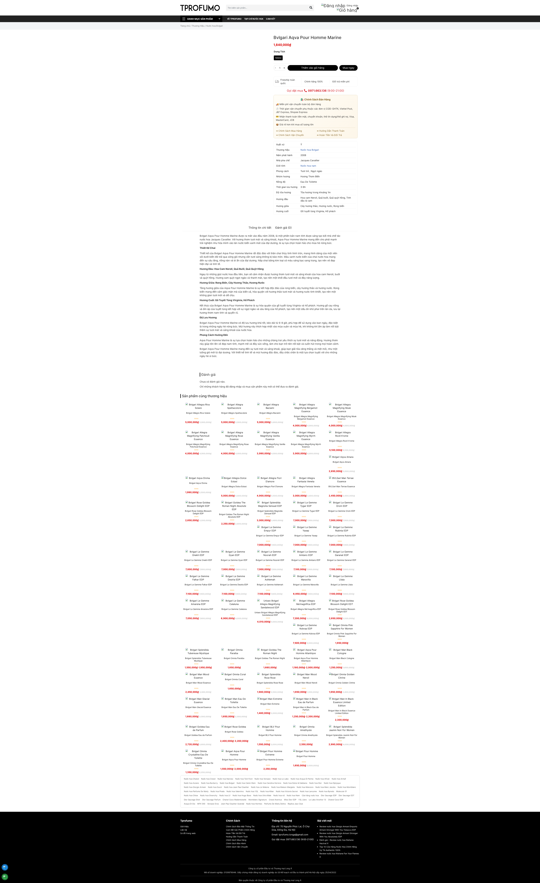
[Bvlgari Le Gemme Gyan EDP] (234, 553)
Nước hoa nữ (279, 795)
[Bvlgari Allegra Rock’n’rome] (341, 434)
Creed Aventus (275, 800)
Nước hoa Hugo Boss (242, 795)
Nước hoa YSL (252, 791)
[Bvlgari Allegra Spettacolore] (234, 406)
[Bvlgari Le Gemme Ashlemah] (270, 577)
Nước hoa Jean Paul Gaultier (236, 787)
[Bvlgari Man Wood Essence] (198, 676)
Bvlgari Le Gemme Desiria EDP (234, 584)
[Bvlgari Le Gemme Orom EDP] (341, 504)
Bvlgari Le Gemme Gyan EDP (234, 560)
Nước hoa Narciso (225, 779)
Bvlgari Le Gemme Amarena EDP (198, 609)
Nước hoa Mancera (305, 787)
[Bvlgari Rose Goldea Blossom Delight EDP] (198, 504)
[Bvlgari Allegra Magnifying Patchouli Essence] (198, 436)
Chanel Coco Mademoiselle (234, 800)
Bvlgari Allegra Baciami (269, 413)
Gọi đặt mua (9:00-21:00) (315, 90)
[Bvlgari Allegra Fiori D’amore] (270, 479)
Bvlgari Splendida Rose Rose (270, 683)
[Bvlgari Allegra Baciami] (270, 406)
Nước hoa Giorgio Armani (195, 787)
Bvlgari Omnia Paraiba (234, 658)
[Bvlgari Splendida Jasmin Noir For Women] (341, 728)
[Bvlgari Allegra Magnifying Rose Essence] (234, 436)
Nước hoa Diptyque (332, 783)
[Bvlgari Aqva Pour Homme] (234, 753)
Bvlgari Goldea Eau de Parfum (198, 735)
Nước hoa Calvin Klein (246, 783)
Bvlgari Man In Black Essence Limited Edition (341, 711)
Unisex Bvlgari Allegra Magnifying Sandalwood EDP (270, 613)
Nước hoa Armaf (339, 779)
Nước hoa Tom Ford (243, 779)
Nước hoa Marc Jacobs (325, 787)
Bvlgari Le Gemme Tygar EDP (305, 511)
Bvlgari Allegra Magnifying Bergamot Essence (306, 417)
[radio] (278, 58)
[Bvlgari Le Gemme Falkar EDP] (198, 577)
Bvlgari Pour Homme (306, 756)
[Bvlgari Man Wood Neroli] (306, 676)
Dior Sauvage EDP (329, 795)
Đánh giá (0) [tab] (283, 227)
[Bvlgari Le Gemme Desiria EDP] (234, 577)
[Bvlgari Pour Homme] (306, 751)
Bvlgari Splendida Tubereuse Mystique (198, 659)
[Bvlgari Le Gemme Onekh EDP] (198, 553)
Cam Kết (270, 19)
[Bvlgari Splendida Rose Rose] (270, 676)
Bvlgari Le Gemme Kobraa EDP (306, 633)
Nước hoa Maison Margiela (283, 787)
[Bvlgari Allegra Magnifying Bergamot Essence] (306, 408)
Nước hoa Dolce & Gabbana (295, 783)
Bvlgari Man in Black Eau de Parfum (306, 708)
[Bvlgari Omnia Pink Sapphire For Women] (341, 626)
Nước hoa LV (224, 795)
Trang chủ (185, 26)
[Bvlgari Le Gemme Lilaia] (341, 577)
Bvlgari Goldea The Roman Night (270, 658)
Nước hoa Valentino (235, 791)
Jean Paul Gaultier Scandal (232, 804)
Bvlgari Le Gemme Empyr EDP (270, 535)
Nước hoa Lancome (308, 791)
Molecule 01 (341, 791)
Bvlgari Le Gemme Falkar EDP (198, 584)
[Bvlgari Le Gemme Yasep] (306, 528)
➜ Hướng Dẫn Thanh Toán (330, 130)
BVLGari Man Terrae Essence (341, 486)
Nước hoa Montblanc (347, 787)
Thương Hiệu (198, 26)
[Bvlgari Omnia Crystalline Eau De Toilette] (198, 755)
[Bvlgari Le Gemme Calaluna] (234, 602)
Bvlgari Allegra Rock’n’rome (341, 441)
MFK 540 (201, 804)
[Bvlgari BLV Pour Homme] (270, 728)
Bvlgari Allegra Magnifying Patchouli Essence (198, 445)
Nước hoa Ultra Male (262, 795)
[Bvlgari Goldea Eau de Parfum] (198, 728)
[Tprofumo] (200, 7)
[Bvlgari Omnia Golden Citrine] (341, 676)
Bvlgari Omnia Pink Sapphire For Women (341, 634)
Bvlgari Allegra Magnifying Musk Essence (341, 417)
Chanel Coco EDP (335, 800)
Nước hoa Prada (217, 791)
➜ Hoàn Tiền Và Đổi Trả (329, 135)
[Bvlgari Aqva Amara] (341, 457)
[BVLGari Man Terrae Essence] (341, 479)
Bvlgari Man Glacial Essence (198, 707)
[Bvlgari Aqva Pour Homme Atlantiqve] (306, 651)
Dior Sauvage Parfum (211, 800)
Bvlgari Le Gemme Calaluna (234, 609)
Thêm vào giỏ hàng (312, 67)
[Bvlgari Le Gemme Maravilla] (306, 577)
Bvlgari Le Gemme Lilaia (342, 584)
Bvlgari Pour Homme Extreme (269, 759)
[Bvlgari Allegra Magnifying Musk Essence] (341, 408)
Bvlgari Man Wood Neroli (306, 683)
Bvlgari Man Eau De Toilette (234, 707)
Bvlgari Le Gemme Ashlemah (270, 584)
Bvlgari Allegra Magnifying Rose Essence (234, 445)
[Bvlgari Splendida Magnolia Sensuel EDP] (270, 504)
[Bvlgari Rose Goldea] (234, 726)
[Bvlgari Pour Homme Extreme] (270, 753)
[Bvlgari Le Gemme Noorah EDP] (270, 553)
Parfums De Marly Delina (275, 804)
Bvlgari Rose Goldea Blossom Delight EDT (341, 610)
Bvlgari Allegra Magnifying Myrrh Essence (306, 445)
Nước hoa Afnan (322, 779)
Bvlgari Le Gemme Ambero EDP (306, 560)
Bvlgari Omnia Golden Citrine (342, 683)
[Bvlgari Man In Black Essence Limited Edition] (341, 702)
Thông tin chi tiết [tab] (259, 227)
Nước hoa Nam (293, 795)
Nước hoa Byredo (326, 791)
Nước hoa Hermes (254, 804)
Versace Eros (213, 804)
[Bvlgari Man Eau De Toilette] (234, 700)
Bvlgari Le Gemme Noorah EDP (270, 560)
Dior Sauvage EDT (346, 795)
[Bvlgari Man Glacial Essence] (198, 700)
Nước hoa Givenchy (208, 795)
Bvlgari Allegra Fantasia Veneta (306, 486)
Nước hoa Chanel (191, 779)
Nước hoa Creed (208, 779)
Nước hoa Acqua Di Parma (302, 779)
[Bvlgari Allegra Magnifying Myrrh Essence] (306, 436)
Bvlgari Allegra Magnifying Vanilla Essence (270, 445)
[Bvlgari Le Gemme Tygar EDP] (306, 504)
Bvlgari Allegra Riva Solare (198, 413)
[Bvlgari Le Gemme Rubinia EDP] (341, 528)
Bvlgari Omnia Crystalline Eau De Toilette (198, 764)
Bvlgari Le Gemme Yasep (305, 535)
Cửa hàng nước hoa (310, 795)
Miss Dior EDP (290, 800)
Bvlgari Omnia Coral (234, 679)
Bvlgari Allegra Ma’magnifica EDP (306, 609)
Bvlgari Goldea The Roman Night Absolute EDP (234, 515)
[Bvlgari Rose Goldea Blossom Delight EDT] (341, 602)
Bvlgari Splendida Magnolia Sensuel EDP (270, 512)
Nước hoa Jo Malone (260, 787)
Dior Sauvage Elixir (192, 800)
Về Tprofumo (234, 19)
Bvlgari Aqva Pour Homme (234, 759)
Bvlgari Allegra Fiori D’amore (270, 486)
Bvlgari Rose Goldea (234, 732)
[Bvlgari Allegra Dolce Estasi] (234, 479)
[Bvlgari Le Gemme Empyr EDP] (270, 528)
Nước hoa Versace (263, 779)
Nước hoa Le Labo (281, 779)
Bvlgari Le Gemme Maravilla (306, 584)
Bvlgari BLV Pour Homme (270, 735)
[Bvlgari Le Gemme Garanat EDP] (341, 553)
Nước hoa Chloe (191, 795)
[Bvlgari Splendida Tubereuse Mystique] (198, 651)
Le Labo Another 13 (317, 800)
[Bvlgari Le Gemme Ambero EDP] (306, 553)
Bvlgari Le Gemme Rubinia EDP (342, 535)
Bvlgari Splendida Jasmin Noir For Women (341, 736)
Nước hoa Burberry (209, 783)
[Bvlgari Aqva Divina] (198, 478)
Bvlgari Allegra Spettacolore (234, 413)
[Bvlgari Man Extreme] (270, 699)
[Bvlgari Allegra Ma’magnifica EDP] (306, 602)
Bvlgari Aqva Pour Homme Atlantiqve (306, 659)
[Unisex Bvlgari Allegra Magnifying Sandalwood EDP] (270, 604)
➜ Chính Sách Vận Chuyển (290, 135)
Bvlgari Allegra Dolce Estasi (234, 486)
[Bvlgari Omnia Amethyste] (306, 728)
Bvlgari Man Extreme (269, 704)
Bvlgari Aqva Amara (342, 462)
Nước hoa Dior (315, 783)
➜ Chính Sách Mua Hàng (289, 130)
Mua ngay (348, 67)
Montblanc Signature (257, 800)
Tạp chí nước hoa (253, 19)
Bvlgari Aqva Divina (198, 483)
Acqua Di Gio (189, 804)
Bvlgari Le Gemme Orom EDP (341, 511)
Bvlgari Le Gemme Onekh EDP (198, 560)
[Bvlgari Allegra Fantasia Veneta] (306, 479)
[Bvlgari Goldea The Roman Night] (270, 651)
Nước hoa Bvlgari (310, 149)
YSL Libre (302, 800)
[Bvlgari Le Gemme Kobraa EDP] (306, 626)
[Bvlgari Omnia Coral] (234, 674)
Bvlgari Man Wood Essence (198, 683)
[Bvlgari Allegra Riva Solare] (198, 406)
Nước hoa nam (308, 165)
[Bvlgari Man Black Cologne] (341, 651)
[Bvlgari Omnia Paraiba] (234, 651)
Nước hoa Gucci (215, 787)
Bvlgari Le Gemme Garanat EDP (341, 560)
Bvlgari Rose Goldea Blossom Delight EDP (198, 512)
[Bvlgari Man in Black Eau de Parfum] (306, 700)
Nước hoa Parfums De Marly (196, 791)
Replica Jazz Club (295, 804)
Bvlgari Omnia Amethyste (306, 735)
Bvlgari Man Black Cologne (341, 658)
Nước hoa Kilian (267, 791)
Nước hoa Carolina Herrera (269, 783)
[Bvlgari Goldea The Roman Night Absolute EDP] (234, 506)
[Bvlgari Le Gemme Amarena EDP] (198, 602)
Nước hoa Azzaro (191, 783)
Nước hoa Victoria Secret (287, 791)
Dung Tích (279, 51)
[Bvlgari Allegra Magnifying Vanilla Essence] (270, 436)
